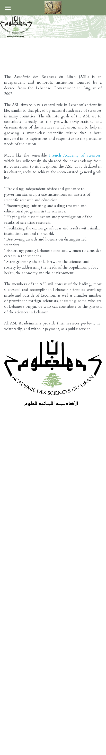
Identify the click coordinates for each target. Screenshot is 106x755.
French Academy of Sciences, (74, 155)
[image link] (53, 7)
